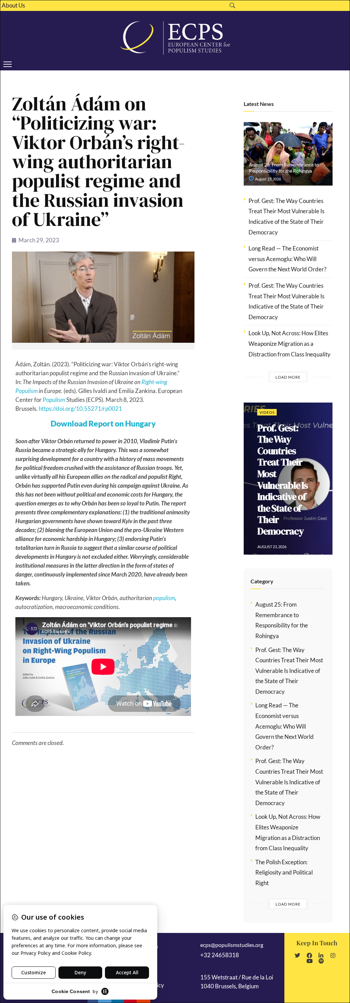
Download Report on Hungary (103, 423)
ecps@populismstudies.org (231, 944)
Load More (287, 377)
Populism (54, 399)
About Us (13, 5)
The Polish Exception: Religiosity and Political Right (284, 872)
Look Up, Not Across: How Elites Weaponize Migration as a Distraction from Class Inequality (289, 343)
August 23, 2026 (267, 179)
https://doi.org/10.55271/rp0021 (80, 408)
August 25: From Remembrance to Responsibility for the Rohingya (284, 168)
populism (164, 597)
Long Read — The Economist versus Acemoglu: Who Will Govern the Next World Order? (287, 259)
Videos (267, 412)
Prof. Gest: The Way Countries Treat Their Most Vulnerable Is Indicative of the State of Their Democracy (282, 479)
